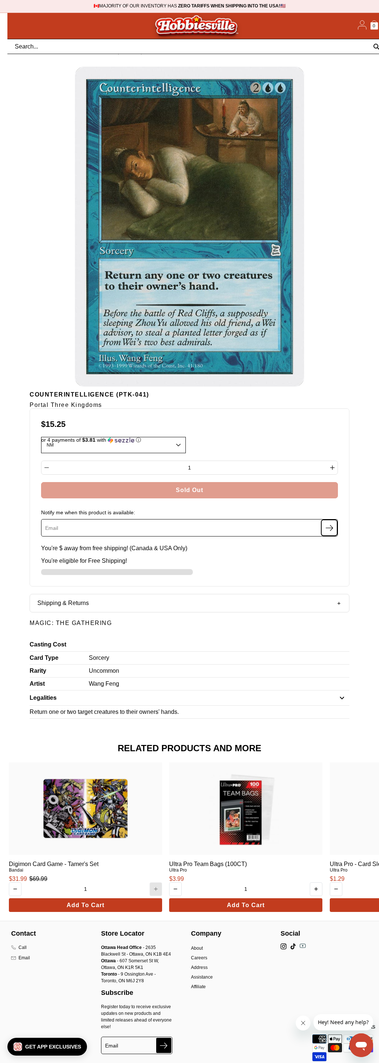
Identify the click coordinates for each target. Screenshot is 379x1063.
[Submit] (163, 1045)
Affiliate (198, 986)
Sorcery (99, 658)
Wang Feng (104, 684)
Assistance (202, 977)
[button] (47, 1047)
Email (24, 957)
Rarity (38, 671)
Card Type (44, 658)
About (197, 948)
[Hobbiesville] (196, 26)
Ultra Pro (178, 870)
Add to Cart (85, 905)
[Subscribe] (329, 527)
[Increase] (332, 468)
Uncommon (104, 671)
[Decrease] (46, 468)
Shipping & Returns (63, 603)
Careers (199, 957)
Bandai (16, 870)
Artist (37, 684)
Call (23, 947)
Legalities (43, 698)
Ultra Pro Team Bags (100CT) (208, 864)
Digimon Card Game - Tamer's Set (53, 864)
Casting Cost (48, 644)
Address (199, 967)
